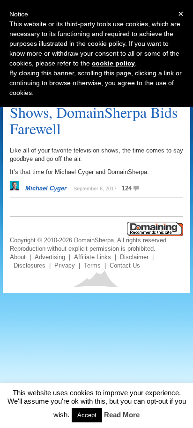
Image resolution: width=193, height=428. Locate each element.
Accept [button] (86, 415)
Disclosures (29, 265)
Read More (122, 415)
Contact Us (125, 265)
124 (127, 188)
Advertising (50, 257)
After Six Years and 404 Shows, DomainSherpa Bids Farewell (94, 112)
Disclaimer (134, 257)
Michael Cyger (46, 188)
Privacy (64, 265)
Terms (92, 265)
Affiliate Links (92, 257)
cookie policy (113, 63)
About (18, 257)
